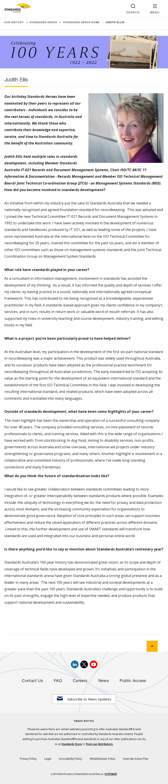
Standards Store (71, 744)
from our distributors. (99, 744)
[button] (155, 9)
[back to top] (152, 646)
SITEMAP (111, 774)
